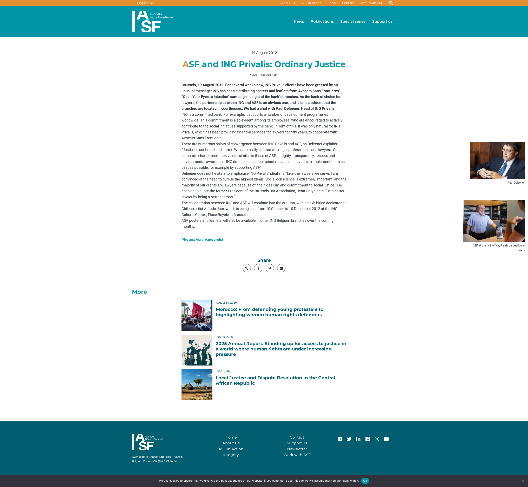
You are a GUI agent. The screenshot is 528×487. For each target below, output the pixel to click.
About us (288, 3)
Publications (322, 21)
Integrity (231, 455)
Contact (348, 3)
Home (231, 437)
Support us (382, 21)
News (299, 21)
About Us (231, 443)
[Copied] (247, 268)
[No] (523, 481)
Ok (365, 480)
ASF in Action (312, 3)
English (143, 3)
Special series (352, 21)
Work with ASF (372, 3)
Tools (332, 3)
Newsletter (297, 449)
